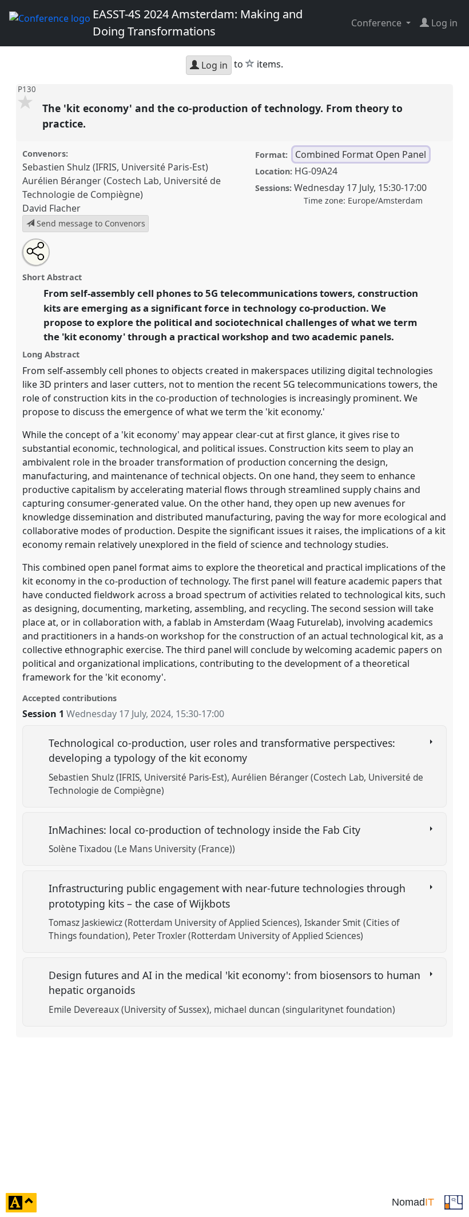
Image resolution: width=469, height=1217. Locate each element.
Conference (377, 23)
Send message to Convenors (89, 223)
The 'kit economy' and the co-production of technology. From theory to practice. (222, 115)
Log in (213, 65)
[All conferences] (453, 1201)
